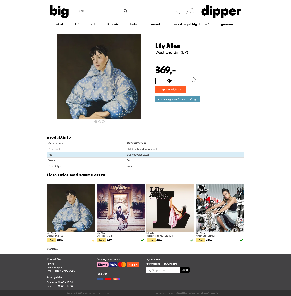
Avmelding (171, 263)
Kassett (156, 24)
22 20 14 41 (54, 263)
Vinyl (59, 24)
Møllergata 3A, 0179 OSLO (61, 270)
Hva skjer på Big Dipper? (191, 24)
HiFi (77, 24)
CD (93, 24)
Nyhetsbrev (153, 259)
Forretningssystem (163, 292)
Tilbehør (112, 24)
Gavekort (228, 24)
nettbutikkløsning (183, 292)
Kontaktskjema (55, 267)
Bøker (134, 24)
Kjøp (170, 80)
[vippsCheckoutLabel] (170, 89)
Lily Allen (168, 46)
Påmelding (154, 263)
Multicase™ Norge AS (208, 292)
